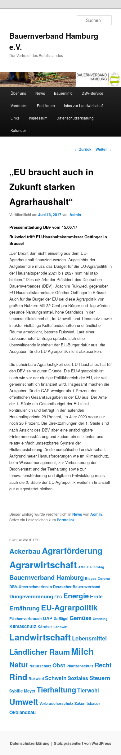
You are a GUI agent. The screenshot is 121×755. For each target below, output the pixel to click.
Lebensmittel (89, 638)
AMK (82, 567)
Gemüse (80, 618)
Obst (58, 665)
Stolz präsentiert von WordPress (82, 743)
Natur (18, 664)
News (40, 93)
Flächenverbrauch (25, 618)
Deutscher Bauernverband (76, 586)
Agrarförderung (72, 550)
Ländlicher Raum (39, 651)
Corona (104, 578)
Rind (18, 677)
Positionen (46, 105)
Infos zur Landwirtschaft (84, 105)
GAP (47, 618)
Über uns (18, 93)
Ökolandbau (22, 712)
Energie (76, 596)
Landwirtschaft (40, 637)
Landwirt (60, 626)
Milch (82, 651)
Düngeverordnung (31, 596)
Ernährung (24, 608)
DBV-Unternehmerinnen (30, 586)
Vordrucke (19, 105)
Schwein (55, 678)
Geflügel (61, 618)
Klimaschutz (22, 626)
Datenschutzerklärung (75, 117)
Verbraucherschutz (56, 703)
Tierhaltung (56, 689)
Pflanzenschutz (79, 666)
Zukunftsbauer (87, 703)
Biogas (90, 578)
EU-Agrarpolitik (69, 607)
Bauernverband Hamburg (46, 577)
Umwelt (23, 701)
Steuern (99, 678)
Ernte (96, 596)
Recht (103, 664)
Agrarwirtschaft (43, 564)
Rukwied (36, 678)
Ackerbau (25, 551)
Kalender (18, 130)
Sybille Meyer (22, 691)
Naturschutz (40, 666)
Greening (100, 618)
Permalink (66, 520)
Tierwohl (88, 690)
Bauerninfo (63, 93)
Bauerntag (95, 567)
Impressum (38, 117)
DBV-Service (92, 93)
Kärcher (45, 626)
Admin (75, 214)
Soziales (78, 678)
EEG (58, 597)
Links (15, 117)
